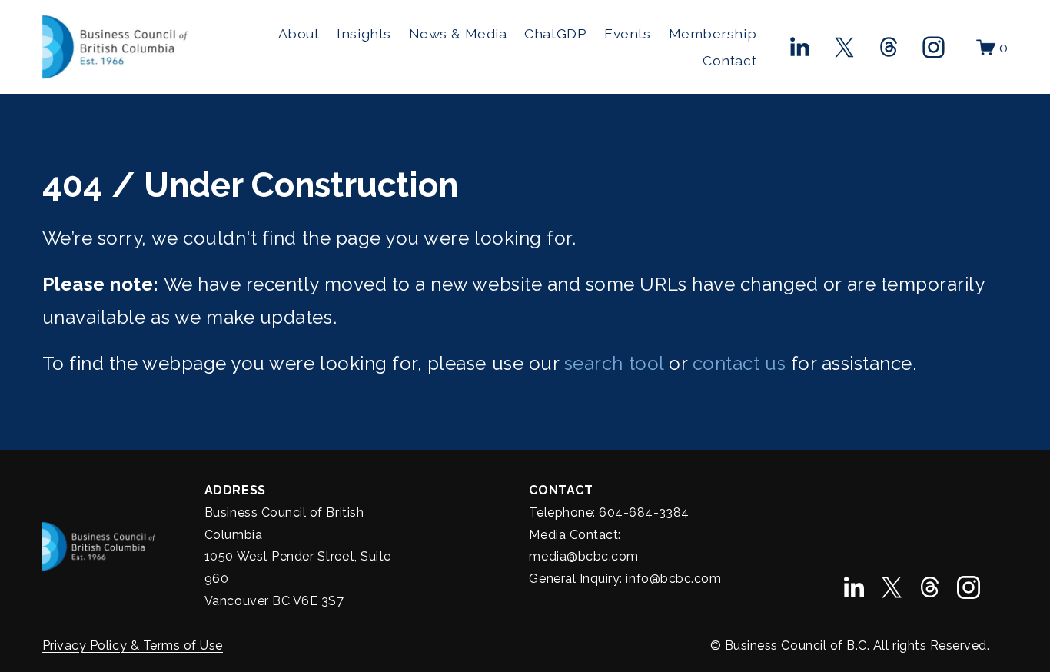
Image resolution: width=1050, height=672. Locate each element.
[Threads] (889, 47)
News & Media (458, 33)
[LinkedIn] (799, 47)
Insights (363, 33)
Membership (712, 33)
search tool (614, 363)
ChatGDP (555, 33)
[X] (844, 47)
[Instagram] (933, 47)
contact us (739, 363)
